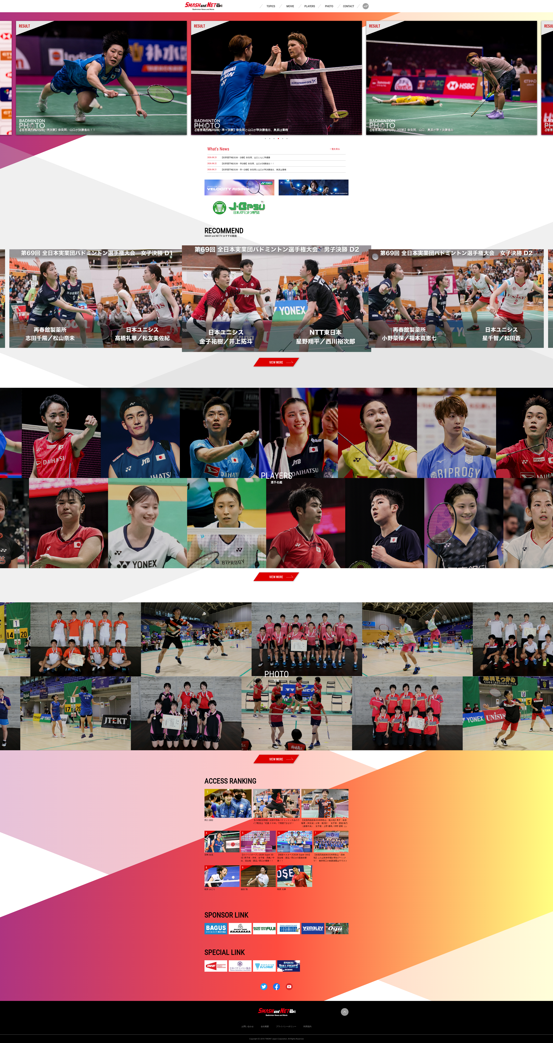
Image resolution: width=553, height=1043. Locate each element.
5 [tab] (283, 138)
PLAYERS (309, 6)
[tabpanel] (276, 77)
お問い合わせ (248, 1026)
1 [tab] (265, 138)
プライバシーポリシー (286, 1026)
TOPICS (271, 6)
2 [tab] (270, 138)
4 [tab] (278, 138)
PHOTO (329, 6)
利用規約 (307, 1026)
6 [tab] (287, 138)
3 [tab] (274, 138)
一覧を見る (335, 149)
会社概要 (265, 1026)
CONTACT (348, 6)
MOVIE (290, 6)
